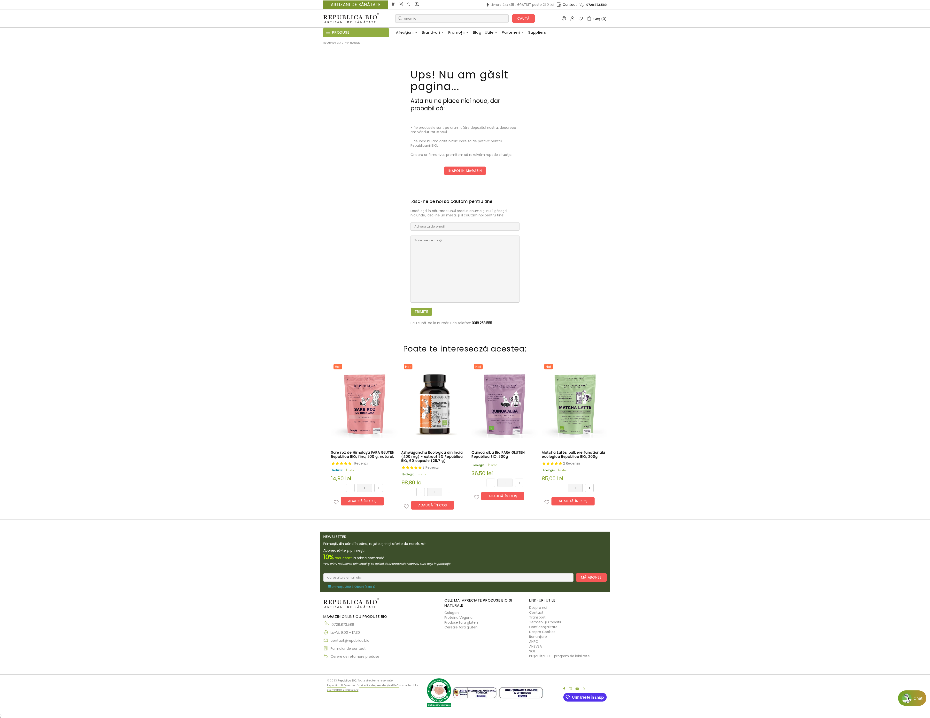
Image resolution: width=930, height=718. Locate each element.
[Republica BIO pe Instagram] (401, 5)
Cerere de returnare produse (355, 656)
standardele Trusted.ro (342, 690)
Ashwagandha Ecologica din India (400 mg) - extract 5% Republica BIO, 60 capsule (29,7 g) (432, 457)
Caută (523, 18)
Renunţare (538, 636)
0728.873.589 (596, 5)
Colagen (451, 613)
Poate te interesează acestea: (465, 348)
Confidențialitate (543, 627)
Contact (570, 4)
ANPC (533, 641)
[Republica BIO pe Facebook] (393, 5)
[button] (336, 502)
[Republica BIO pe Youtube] (417, 5)
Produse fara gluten (461, 622)
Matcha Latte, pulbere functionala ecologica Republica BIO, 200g (573, 455)
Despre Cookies (542, 632)
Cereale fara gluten (461, 627)
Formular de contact (348, 648)
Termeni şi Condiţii (545, 622)
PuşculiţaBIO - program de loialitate (559, 656)
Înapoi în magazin (465, 170)
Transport (537, 617)
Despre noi (538, 607)
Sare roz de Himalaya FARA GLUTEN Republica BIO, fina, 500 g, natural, (362, 455)
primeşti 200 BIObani (353, 587)
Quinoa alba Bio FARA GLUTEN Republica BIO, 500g (498, 455)
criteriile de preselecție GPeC (379, 685)
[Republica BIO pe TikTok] (409, 5)
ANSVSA (535, 646)
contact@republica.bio (350, 640)
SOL (532, 651)
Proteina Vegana (458, 617)
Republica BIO (351, 18)
